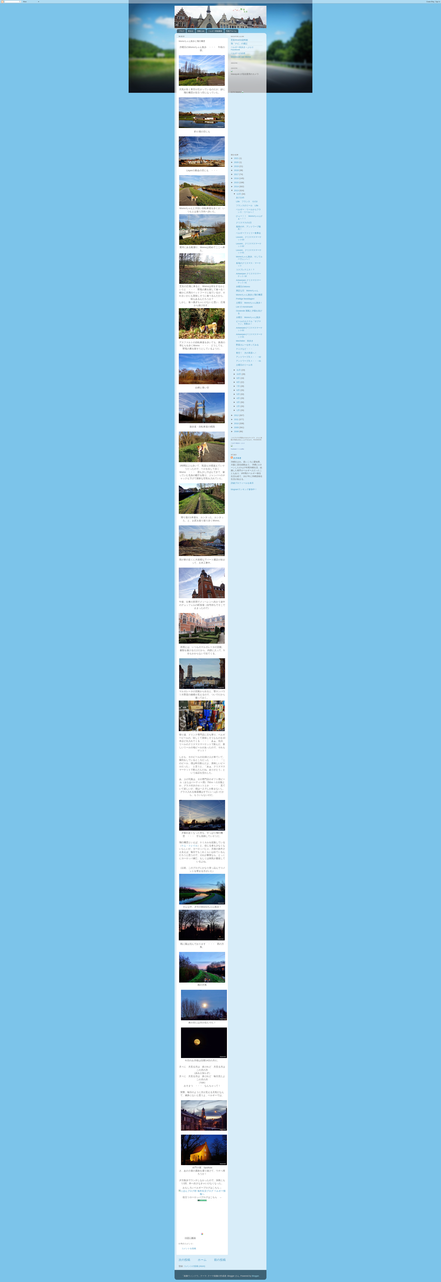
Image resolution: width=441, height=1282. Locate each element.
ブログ (181, 31)
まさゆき (237, 458)
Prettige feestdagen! (245, 299)
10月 (239, 374)
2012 (236, 415)
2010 (236, 423)
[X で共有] (190, 1238)
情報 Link (200, 31)
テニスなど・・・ (244, 349)
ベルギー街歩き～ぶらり (238, 443)
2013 (236, 190)
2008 (236, 431)
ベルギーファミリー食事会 (248, 233)
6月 (238, 390)
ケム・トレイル (189, 845)
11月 (239, 370)
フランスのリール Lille (247, 205)
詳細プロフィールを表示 (242, 483)
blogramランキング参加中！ (244, 489)
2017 (236, 174)
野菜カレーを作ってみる (247, 345)
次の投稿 (184, 1259)
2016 (236, 178)
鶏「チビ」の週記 (239, 43)
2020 (236, 162)
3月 (238, 402)
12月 (239, 194)
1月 (238, 410)
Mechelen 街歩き (244, 341)
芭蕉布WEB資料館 (239, 40)
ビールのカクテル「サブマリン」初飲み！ (248, 322)
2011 (236, 419)
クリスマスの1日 (244, 222)
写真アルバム (231, 31)
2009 (236, 427)
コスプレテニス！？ (245, 269)
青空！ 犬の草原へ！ (246, 353)
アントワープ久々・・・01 (248, 361)
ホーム (202, 1259)
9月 (238, 378)
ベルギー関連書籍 (215, 31)
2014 (236, 186)
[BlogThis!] (188, 1238)
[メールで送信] (186, 1238)
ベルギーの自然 (238, 53)
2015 (236, 182)
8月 (238, 382)
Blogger (255, 1276)
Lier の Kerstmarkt (244, 307)
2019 (236, 166)
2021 (236, 158)
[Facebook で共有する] (192, 1238)
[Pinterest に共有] (195, 1238)
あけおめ (240, 197)
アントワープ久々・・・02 (248, 357)
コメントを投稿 (189, 1248)
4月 (238, 398)
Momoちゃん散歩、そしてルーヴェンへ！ (249, 258)
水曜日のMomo (243, 286)
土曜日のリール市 (244, 365)
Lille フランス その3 (246, 201)
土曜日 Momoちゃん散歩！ (249, 303)
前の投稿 (220, 1259)
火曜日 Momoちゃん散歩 (248, 317)
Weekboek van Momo (241, 57)
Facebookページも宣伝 (237, 449)
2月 (238, 406)
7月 (238, 386)
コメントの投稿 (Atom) (194, 1266)
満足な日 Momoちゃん (247, 290)
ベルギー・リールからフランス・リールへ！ (248, 210)
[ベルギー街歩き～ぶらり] (232, 446)
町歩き (190, 31)
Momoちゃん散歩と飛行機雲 (249, 295)
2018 (236, 170)
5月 (238, 394)
